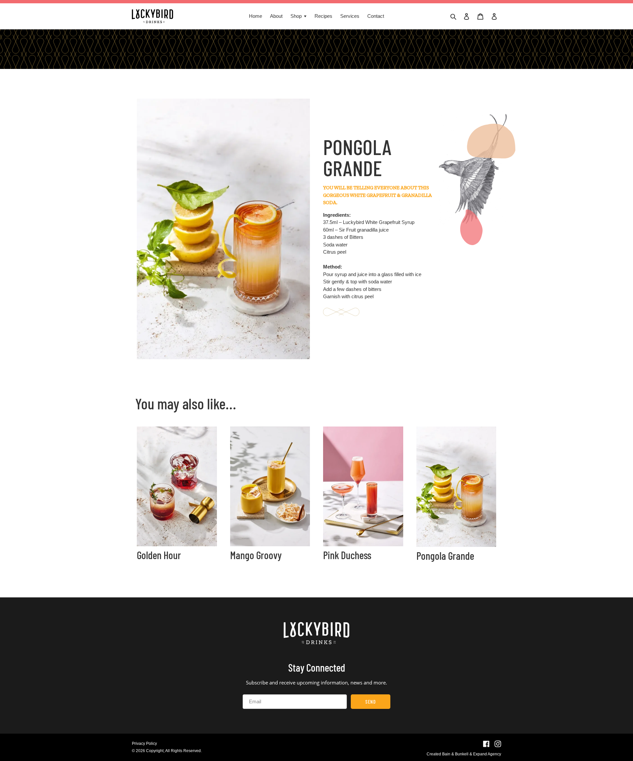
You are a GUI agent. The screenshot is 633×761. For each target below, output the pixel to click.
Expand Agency (487, 754)
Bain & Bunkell (455, 754)
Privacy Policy (144, 743)
